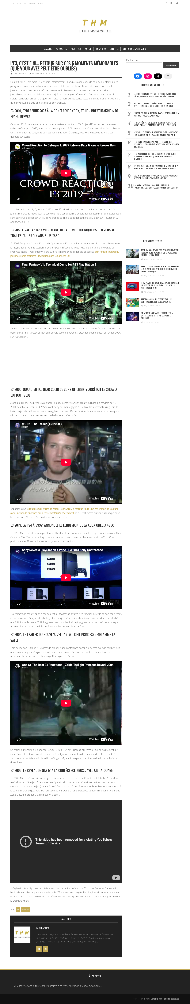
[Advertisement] (66, 362)
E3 (18, 909)
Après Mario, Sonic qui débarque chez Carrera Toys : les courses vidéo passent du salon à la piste (156, 133)
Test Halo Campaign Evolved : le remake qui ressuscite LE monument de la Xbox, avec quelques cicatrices (156, 144)
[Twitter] (177, 3)
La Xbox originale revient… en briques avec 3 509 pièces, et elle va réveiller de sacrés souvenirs (155, 95)
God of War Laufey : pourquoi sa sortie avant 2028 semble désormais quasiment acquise (156, 177)
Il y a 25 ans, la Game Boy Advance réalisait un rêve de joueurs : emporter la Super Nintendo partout (156, 167)
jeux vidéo (25, 909)
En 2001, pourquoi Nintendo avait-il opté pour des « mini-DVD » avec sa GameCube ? (156, 114)
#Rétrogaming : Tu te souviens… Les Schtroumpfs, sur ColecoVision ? (156, 300)
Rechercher (132, 60)
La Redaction (20, 73)
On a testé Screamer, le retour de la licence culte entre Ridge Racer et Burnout (157, 315)
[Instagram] (171, 3)
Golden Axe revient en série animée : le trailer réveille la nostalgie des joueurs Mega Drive (153, 104)
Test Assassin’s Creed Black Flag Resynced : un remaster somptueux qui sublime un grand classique (154, 156)
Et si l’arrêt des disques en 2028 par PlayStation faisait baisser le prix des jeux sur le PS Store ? (155, 124)
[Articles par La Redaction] (22, 935)
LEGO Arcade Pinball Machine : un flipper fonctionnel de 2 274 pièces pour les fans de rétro (156, 186)
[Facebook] (166, 3)
